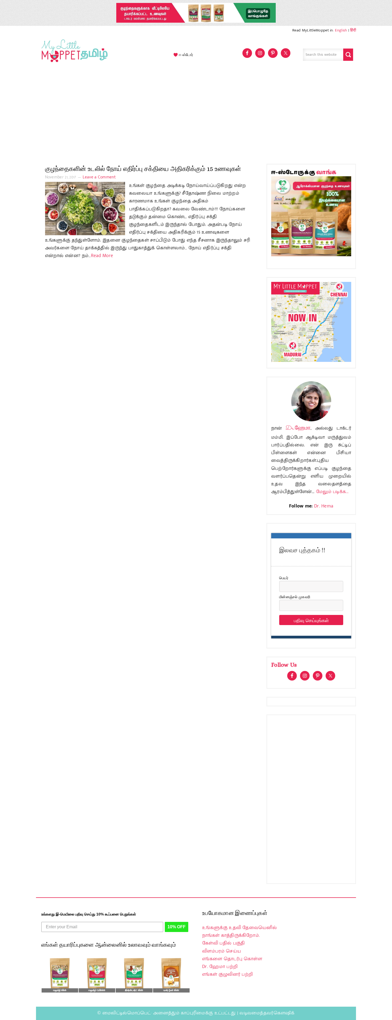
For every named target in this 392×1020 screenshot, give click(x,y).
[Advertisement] (196, 115)
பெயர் (283, 577)
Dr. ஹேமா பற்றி (220, 967)
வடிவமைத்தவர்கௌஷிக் (266, 1013)
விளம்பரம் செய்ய (221, 951)
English (341, 30)
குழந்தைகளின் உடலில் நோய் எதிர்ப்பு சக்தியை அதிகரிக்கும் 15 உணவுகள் (143, 169)
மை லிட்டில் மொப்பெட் (73, 54)
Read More (102, 256)
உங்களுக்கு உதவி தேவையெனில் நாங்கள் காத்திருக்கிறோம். (239, 931)
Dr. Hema (323, 506)
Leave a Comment (99, 177)
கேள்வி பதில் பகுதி (223, 943)
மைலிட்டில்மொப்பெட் (126, 1013)
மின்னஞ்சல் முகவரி (294, 596)
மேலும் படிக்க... (332, 492)
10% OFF (176, 927)
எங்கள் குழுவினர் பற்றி (227, 974)
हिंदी (353, 30)
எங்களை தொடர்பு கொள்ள (232, 959)
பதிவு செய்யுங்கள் (311, 620)
